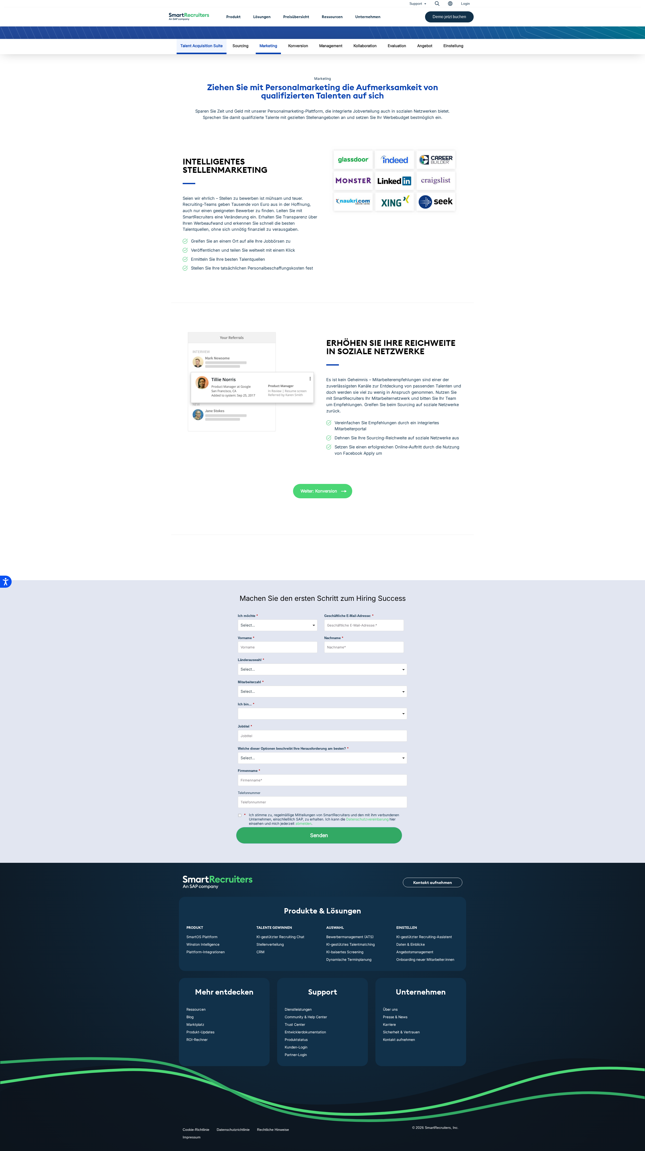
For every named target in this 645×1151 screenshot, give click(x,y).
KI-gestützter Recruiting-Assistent (424, 937)
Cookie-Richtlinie (196, 1130)
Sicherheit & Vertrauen (401, 1032)
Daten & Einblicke (410, 944)
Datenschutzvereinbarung (367, 819)
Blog (190, 1017)
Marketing (268, 45)
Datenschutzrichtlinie (233, 1130)
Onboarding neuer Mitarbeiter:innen (425, 959)
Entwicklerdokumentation (305, 1032)
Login (465, 4)
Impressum (192, 1137)
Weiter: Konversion (319, 491)
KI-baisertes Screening (344, 952)
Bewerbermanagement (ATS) (350, 937)
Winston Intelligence (202, 944)
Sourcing (240, 45)
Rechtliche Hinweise (273, 1130)
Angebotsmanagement (414, 952)
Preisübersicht (296, 16)
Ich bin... (246, 704)
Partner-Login (296, 1055)
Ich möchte (248, 616)
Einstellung (453, 45)
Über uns (390, 1009)
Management (330, 45)
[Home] (217, 882)
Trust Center (295, 1024)
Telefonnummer (249, 793)
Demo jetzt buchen (449, 17)
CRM (260, 952)
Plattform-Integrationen (205, 952)
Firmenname (249, 771)
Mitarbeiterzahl (251, 682)
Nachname (333, 638)
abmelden (303, 823)
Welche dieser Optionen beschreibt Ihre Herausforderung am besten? (293, 748)
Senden (319, 835)
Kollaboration (365, 45)
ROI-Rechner (197, 1039)
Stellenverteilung (270, 944)
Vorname (246, 638)
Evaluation (397, 45)
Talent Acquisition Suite (201, 45)
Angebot (424, 45)
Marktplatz (195, 1024)
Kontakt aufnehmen (432, 882)
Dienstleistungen (298, 1009)
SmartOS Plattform (201, 937)
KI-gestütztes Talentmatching (350, 944)
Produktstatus (296, 1039)
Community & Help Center (306, 1017)
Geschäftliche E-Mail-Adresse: (348, 616)
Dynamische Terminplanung (348, 959)
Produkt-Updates (200, 1032)
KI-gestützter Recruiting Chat (280, 937)
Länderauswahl (251, 660)
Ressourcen (332, 16)
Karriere (389, 1024)
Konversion (298, 45)
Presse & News (395, 1017)
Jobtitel (245, 726)
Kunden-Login (296, 1047)
